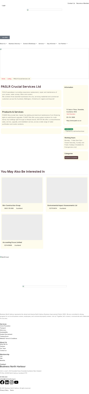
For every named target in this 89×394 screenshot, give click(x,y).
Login (3, 5)
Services (41, 43)
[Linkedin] (7, 382)
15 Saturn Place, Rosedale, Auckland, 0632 (75, 111)
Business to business (71, 157)
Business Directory (14, 43)
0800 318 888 (9, 208)
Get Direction (71, 114)
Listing (9, 79)
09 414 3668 (70, 117)
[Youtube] (16, 382)
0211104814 (53, 208)
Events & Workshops (29, 43)
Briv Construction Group (11, 205)
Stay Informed (51, 43)
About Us (3, 43)
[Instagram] (11, 382)
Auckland (19, 208)
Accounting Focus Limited (12, 242)
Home (3, 79)
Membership (4, 354)
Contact (3, 364)
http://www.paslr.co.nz (73, 120)
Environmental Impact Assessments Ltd (62, 205)
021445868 (8, 245)
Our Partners (62, 43)
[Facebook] (2, 382)
